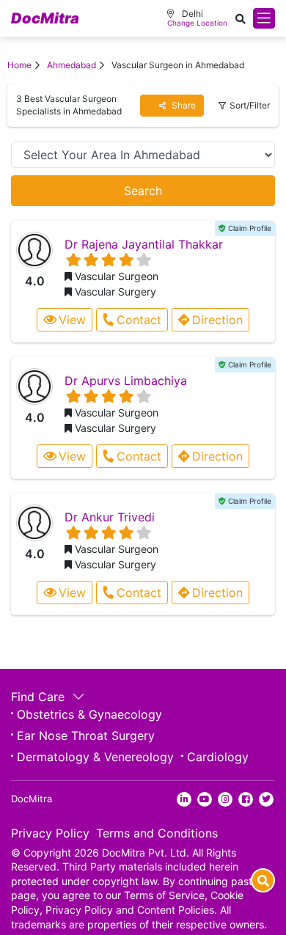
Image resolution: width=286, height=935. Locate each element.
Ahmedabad (71, 64)
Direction (217, 319)
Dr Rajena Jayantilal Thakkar (144, 244)
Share (182, 105)
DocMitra (45, 18)
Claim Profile (248, 228)
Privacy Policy (50, 833)
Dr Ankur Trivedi (110, 517)
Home (19, 64)
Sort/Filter (250, 105)
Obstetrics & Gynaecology (89, 714)
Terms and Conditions (157, 833)
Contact (139, 319)
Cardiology (218, 756)
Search (143, 190)
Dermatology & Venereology (95, 756)
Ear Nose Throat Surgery (86, 735)
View (72, 319)
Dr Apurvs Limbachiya (126, 380)
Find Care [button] (39, 696)
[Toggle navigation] (264, 18)
